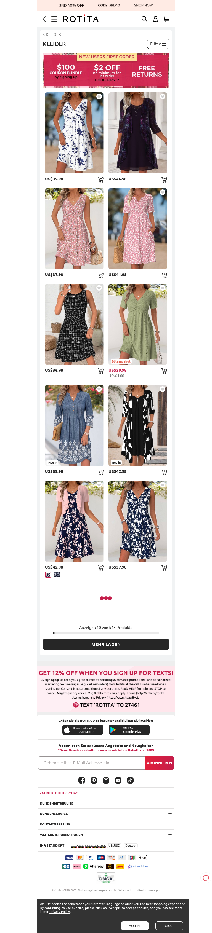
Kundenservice (54, 814)
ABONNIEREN (159, 763)
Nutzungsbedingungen (95, 890)
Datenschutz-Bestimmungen (139, 890)
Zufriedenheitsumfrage (60, 793)
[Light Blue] (57, 574)
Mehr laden (106, 644)
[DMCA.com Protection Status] (106, 878)
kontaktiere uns (55, 824)
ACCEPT (135, 925)
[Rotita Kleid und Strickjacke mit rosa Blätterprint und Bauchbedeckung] (74, 521)
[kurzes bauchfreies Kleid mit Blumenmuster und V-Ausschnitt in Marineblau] (137, 521)
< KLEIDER (52, 34)
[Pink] (48, 575)
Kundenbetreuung (56, 803)
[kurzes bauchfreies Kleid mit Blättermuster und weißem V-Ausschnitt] (74, 132)
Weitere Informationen (61, 835)
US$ (111, 845)
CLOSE (169, 925)
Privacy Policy (59, 911)
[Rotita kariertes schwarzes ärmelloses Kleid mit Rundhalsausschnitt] (74, 324)
